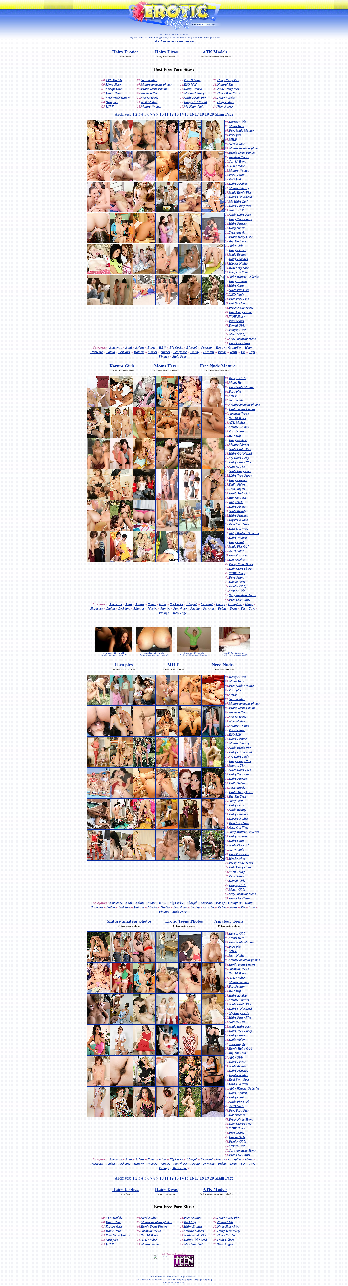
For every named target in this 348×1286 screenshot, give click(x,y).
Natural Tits (225, 84)
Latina (110, 352)
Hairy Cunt (236, 285)
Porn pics (112, 102)
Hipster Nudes (238, 263)
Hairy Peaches (238, 259)
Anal (128, 347)
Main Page (224, 114)
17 (197, 114)
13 (177, 114)
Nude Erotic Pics (195, 97)
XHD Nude (236, 294)
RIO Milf (190, 84)
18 (202, 114)
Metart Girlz (237, 334)
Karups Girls (114, 89)
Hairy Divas (166, 51)
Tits (243, 352)
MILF (110, 106)
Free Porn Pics (239, 299)
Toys (252, 352)
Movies (152, 352)
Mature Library (194, 93)
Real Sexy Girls (239, 268)
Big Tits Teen (237, 241)
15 (187, 114)
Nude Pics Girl (239, 290)
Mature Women (151, 106)
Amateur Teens (151, 93)
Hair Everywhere (240, 312)
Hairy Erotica (125, 51)
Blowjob (191, 347)
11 (167, 114)
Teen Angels (225, 106)
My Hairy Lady (194, 106)
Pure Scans (236, 321)
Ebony (220, 347)
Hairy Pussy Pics (228, 80)
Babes (152, 347)
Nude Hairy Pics (228, 89)
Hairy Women (238, 281)
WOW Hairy (237, 316)
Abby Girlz (236, 245)
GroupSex (235, 347)
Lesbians (124, 352)
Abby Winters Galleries (244, 276)
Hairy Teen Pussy (228, 93)
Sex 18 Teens (149, 97)
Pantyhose (180, 352)
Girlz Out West (238, 272)
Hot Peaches (237, 303)
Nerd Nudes (149, 80)
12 (172, 114)
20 (212, 114)
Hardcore (96, 352)
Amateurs (115, 347)
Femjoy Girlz (237, 330)
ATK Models (215, 51)
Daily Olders (225, 102)
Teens (233, 352)
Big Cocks (176, 347)
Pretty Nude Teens (241, 307)
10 (162, 114)
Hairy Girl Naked (195, 102)
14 (182, 114)
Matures (139, 352)
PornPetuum (192, 80)
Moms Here (113, 84)
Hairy (249, 347)
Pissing (195, 352)
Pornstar (208, 352)
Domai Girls (237, 325)
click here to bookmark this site (174, 41)
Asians (139, 347)
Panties (165, 352)
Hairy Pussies (226, 97)
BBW (162, 347)
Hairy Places (237, 250)
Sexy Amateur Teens (242, 338)
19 (207, 114)
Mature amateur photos (156, 84)
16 (192, 114)
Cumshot (207, 347)
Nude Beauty (237, 254)
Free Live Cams (239, 343)
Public (222, 352)
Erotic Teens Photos (154, 89)
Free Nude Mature (118, 97)
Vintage (164, 356)
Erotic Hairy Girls (241, 237)
